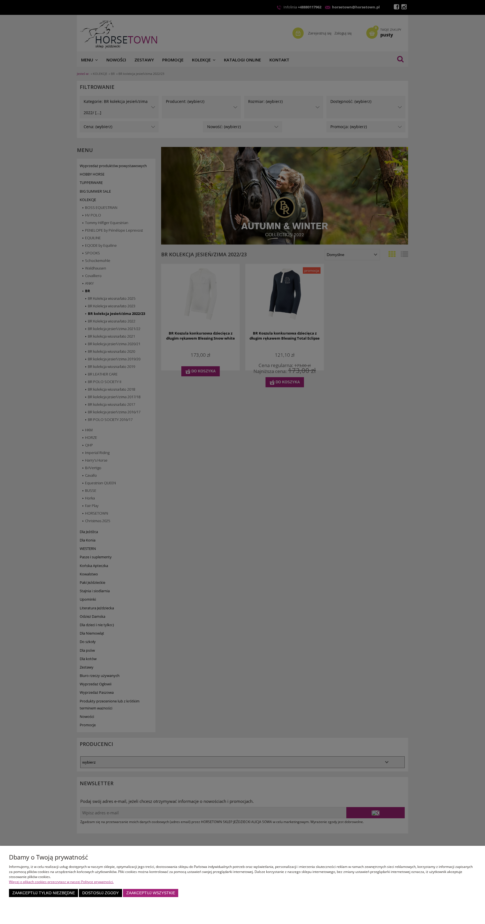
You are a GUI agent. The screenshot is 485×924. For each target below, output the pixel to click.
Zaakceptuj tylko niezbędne (43, 893)
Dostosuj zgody (100, 893)
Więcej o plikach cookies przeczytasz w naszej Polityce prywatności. (61, 881)
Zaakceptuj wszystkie (150, 893)
